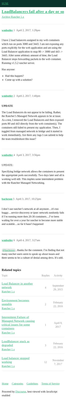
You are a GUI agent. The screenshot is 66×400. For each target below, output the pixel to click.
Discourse (20, 391)
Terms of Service (50, 383)
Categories (17, 383)
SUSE (5, 3)
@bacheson (9, 250)
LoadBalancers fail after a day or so (33, 11)
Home (5, 383)
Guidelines (32, 383)
